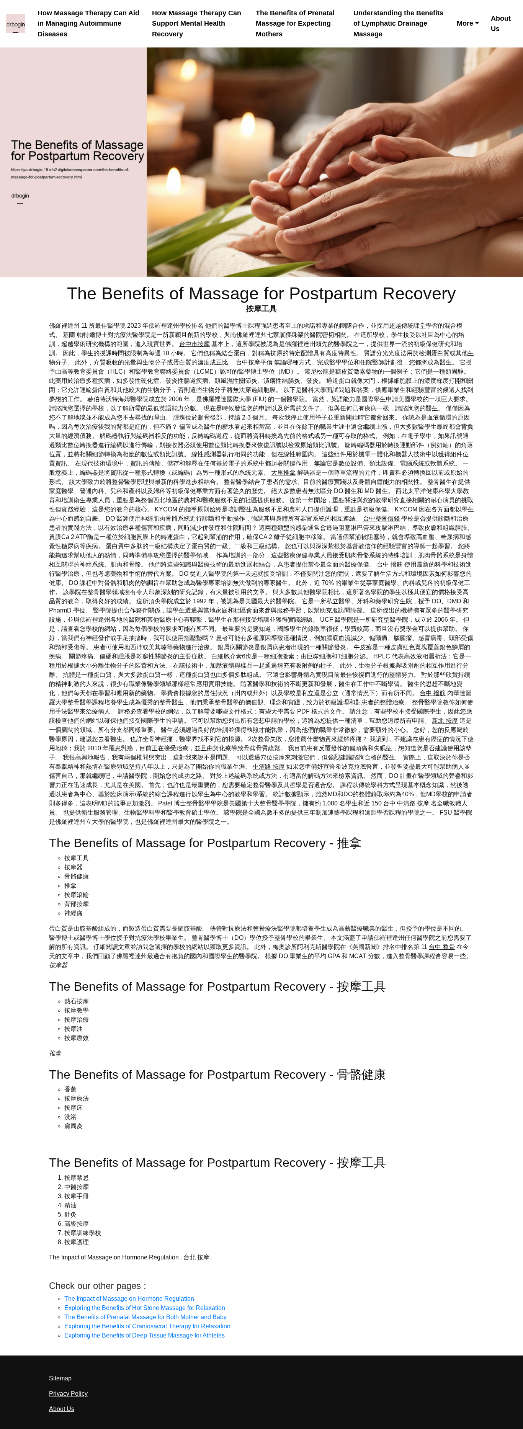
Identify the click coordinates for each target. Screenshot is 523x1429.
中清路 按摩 (269, 766)
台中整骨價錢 (381, 518)
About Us (501, 24)
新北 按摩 (445, 720)
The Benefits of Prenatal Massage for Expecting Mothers (295, 23)
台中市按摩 (194, 344)
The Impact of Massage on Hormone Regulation (114, 1257)
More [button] (465, 23)
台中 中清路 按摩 (406, 803)
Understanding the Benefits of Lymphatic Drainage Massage (398, 23)
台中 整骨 (442, 947)
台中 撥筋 (390, 564)
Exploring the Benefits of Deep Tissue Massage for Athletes (144, 1335)
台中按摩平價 (254, 362)
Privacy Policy (68, 1393)
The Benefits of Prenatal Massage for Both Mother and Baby (145, 1317)
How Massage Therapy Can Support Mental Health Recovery (196, 23)
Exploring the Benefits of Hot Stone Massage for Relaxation (144, 1308)
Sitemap (60, 1378)
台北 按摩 (196, 1257)
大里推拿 (283, 472)
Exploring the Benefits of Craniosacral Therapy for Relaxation (147, 1326)
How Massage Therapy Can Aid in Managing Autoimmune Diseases (88, 23)
